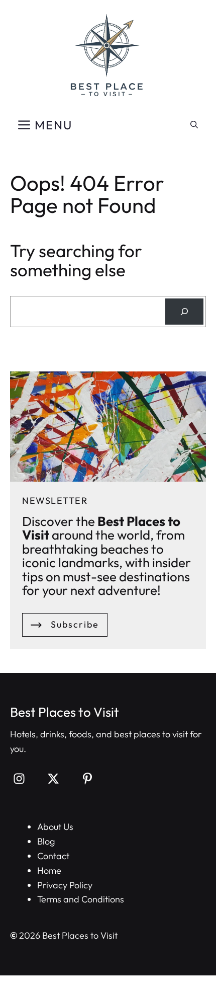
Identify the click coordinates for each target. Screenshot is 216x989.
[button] (194, 125)
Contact (53, 856)
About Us (55, 826)
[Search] (184, 311)
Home (49, 870)
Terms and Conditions (80, 899)
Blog (46, 841)
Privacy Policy (64, 885)
